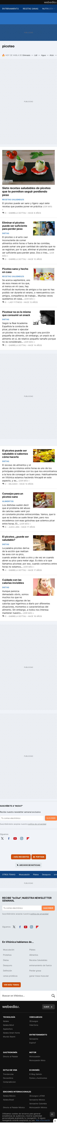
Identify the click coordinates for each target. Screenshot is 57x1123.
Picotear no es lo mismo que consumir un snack (16, 313)
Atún (52, 55)
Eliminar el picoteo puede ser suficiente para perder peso (14, 225)
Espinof (32, 1043)
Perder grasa (35, 970)
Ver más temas (11, 985)
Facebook (9, 838)
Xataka (6, 1021)
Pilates (36, 874)
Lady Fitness (15, 302)
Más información (43, 1120)
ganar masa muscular (39, 976)
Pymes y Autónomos (38, 1078)
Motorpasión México (38, 1107)
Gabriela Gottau (17, 213)
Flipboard (28, 838)
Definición (7, 970)
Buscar (53, 995)
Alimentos (8, 501)
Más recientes (21, 857)
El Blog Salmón (35, 1074)
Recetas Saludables (13, 199)
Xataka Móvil (8, 1025)
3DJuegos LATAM (37, 1096)
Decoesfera (8, 1078)
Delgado (13, 484)
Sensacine (33, 1039)
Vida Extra (33, 1025)
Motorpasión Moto (37, 1060)
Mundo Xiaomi (9, 1037)
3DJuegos (33, 1021)
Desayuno (46, 874)
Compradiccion (9, 1082)
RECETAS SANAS (30, 8)
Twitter (2, 838)
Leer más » (29, 299)
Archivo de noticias (29, 865)
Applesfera (7, 1029)
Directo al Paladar (10, 1056)
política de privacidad (37, 824)
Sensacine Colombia (38, 1103)
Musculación (24, 874)
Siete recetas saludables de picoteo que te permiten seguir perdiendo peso (26, 191)
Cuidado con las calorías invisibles (13, 581)
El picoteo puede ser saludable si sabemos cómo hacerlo (15, 453)
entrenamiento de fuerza (40, 965)
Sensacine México (37, 1100)
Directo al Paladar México (14, 1107)
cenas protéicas (10, 976)
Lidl (35, 55)
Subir (46, 1007)
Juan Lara (14, 527)
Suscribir (50, 818)
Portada (40, 857)
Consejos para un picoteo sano (12, 495)
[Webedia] (50, 2)
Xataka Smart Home (11, 1033)
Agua (43, 55)
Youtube (15, 838)
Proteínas (7, 955)
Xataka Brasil (8, 1100)
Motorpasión (34, 1056)
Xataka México (9, 1096)
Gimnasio (26, 55)
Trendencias (8, 1074)
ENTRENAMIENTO (10, 8)
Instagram (21, 838)
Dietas (5, 233)
